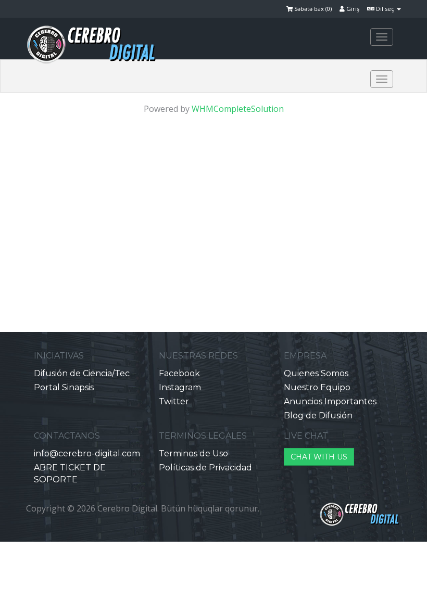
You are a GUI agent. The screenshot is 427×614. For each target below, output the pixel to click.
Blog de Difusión (318, 415)
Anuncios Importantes (330, 401)
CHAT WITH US (319, 457)
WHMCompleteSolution (238, 108)
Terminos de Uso (193, 453)
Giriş (352, 8)
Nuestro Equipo (317, 387)
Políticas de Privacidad (205, 467)
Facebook (179, 373)
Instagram (180, 387)
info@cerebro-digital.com (87, 453)
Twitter (174, 401)
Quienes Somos (316, 373)
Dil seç (385, 8)
